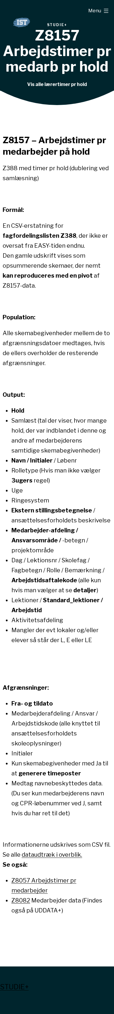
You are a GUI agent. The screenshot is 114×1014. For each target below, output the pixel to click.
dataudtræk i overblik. (52, 854)
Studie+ (14, 987)
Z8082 (20, 900)
